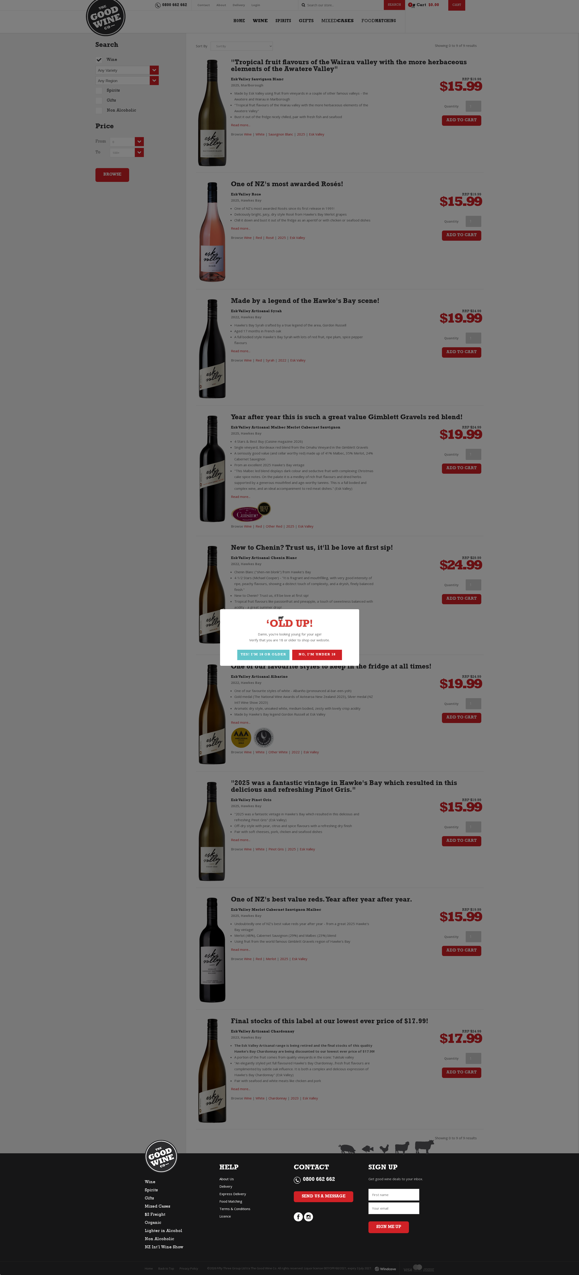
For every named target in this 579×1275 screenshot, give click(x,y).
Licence (225, 1216)
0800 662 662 (319, 1180)
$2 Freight (155, 1215)
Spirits (151, 1191)
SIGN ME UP (388, 1227)
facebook (298, 1216)
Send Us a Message (323, 1197)
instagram (308, 1216)
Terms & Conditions (234, 1208)
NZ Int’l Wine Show (164, 1248)
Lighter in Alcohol (163, 1231)
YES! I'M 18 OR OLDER (263, 655)
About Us (226, 1179)
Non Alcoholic (159, 1239)
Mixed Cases (157, 1207)
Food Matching (230, 1201)
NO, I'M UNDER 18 (317, 655)
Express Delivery (232, 1194)
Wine (150, 1182)
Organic (153, 1223)
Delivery (225, 1186)
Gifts (149, 1199)
